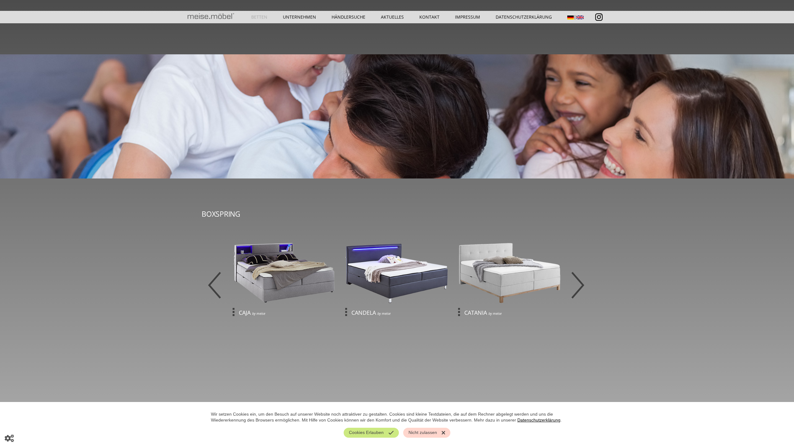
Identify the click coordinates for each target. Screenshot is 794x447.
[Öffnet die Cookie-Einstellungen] (9, 437)
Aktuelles (392, 17)
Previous (216, 285)
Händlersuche (348, 17)
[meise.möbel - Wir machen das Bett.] (211, 17)
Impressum (467, 17)
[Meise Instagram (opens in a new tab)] (598, 16)
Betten (259, 17)
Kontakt (429, 17)
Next (578, 285)
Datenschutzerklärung (524, 17)
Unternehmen (299, 17)
